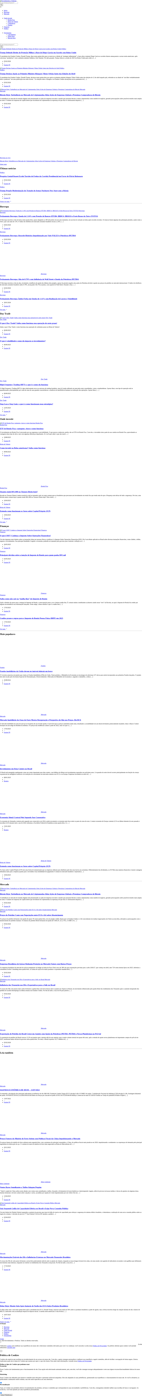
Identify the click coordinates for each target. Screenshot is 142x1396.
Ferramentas (7, 33)
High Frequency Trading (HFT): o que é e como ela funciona (24, 385)
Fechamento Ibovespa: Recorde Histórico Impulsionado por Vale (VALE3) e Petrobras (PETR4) (38, 236)
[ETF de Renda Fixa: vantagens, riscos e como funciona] (18, 423)
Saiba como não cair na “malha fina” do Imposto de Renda (23, 599)
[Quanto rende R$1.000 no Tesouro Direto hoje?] (20, 486)
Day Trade (49, 318)
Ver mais (3, 309)
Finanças (6, 27)
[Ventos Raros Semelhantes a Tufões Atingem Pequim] (20, 1182)
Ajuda (2, 1339)
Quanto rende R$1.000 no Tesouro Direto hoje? (19, 492)
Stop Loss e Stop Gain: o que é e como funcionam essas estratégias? (26, 404)
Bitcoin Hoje (12, 38)
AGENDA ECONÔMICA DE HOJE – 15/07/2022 (20, 1090)
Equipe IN (7, 65)
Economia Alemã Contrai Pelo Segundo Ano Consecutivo (22, 817)
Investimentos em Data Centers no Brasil (16, 769)
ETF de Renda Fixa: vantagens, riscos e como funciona (21, 429)
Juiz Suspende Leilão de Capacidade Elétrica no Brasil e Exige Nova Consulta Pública (34, 1209)
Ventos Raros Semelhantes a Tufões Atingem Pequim (20, 1187)
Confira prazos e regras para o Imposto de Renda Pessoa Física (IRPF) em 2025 (31, 618)
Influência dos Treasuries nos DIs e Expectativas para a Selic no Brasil (27, 985)
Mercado (6, 14)
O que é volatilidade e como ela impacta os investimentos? (23, 341)
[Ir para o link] (25, 158)
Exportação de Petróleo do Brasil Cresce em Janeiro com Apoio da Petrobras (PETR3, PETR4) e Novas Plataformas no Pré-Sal (50, 1034)
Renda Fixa (11, 20)
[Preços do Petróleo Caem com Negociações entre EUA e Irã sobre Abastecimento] (26, 910)
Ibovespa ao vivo (5, 158)
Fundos (10, 25)
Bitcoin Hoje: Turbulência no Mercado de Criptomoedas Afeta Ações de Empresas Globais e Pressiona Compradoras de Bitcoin (50, 95)
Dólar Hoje (11, 36)
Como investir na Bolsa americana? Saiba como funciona (22, 448)
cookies (9, 1346)
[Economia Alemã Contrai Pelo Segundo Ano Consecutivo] (20, 812)
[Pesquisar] (1, 5)
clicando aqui (11, 1347)
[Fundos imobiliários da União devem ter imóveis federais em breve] (20, 666)
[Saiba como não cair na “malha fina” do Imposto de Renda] (20, 593)
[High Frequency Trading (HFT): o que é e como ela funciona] (20, 379)
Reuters (6, 781)
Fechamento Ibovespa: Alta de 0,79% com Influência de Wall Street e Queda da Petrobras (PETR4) (39, 279)
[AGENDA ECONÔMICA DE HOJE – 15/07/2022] (20, 1084)
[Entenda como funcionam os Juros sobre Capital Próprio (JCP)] (20, 861)
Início (5, 10)
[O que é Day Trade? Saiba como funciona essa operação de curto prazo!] (23, 318)
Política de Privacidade (100, 1346)
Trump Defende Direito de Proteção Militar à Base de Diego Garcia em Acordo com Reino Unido (38, 53)
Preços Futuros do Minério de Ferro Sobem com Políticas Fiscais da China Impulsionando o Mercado (40, 1139)
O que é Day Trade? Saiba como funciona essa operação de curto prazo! (28, 323)
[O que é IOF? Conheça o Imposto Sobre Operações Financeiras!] (20, 530)
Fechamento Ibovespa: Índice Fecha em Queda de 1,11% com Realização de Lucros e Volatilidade (38, 299)
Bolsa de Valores (13, 21)
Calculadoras (12, 34)
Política (6, 28)
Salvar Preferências (6, 1395)
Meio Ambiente (45, 1182)
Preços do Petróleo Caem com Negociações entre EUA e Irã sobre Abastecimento (31, 915)
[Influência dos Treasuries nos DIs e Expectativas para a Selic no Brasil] (22, 979)
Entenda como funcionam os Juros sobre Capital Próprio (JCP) (25, 511)
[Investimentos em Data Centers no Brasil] (20, 763)
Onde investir (8, 18)
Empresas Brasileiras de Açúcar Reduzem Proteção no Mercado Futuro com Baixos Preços (35, 964)
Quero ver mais (5, 201)
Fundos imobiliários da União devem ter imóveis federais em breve (26, 671)
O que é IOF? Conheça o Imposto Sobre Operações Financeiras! (25, 536)
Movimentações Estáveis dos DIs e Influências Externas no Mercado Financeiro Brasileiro (35, 1257)
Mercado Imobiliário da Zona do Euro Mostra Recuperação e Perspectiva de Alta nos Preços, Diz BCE (40, 720)
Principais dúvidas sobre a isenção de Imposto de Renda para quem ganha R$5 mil (33, 555)
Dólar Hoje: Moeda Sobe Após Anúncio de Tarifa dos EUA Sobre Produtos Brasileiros (34, 1306)
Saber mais (3, 164)
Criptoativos (11, 23)
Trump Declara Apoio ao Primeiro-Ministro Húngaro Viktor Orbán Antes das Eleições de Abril (37, 74)
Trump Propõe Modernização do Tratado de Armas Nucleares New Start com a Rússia (34, 191)
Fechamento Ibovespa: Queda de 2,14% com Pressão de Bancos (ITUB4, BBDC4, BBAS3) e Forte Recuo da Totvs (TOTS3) (49, 216)
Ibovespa (6, 12)
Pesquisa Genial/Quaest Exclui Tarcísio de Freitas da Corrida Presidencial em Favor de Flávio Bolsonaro (41, 176)
